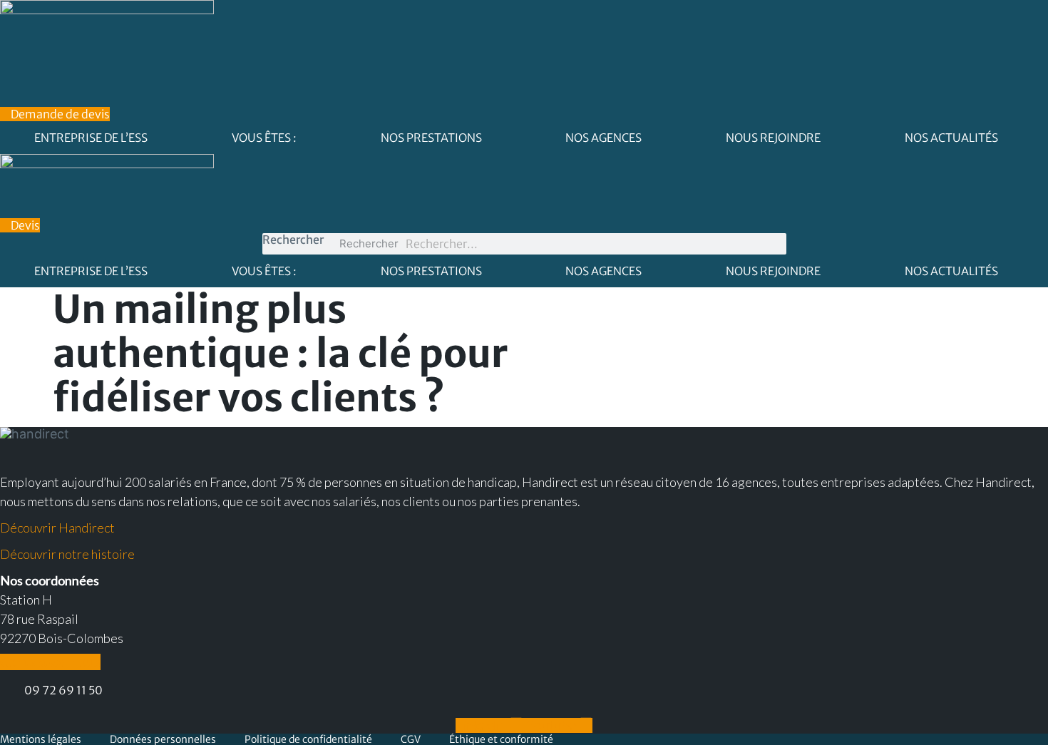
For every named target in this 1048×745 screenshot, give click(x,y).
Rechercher (293, 240)
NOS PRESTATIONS (431, 137)
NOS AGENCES (603, 137)
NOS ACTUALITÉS (951, 137)
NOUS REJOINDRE (773, 137)
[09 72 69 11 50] (7, 692)
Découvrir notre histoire (67, 554)
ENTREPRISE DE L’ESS (91, 137)
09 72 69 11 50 (63, 690)
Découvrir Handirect (57, 527)
